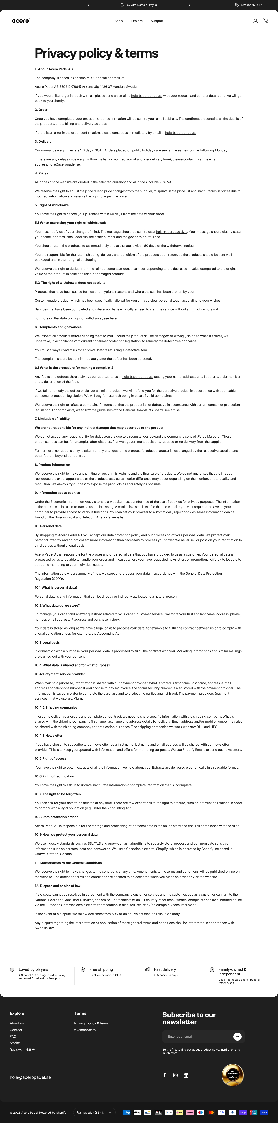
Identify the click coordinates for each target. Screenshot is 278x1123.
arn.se (175, 410)
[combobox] (251, 5)
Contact (16, 1030)
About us (17, 1023)
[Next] (189, 5)
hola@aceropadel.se (146, 96)
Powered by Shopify (52, 1112)
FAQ (13, 1036)
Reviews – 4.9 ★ (22, 1050)
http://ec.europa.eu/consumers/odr (168, 905)
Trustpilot (54, 978)
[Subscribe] (237, 1037)
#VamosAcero (85, 1030)
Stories (15, 1043)
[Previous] (88, 5)
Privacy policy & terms (91, 1023)
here (113, 318)
